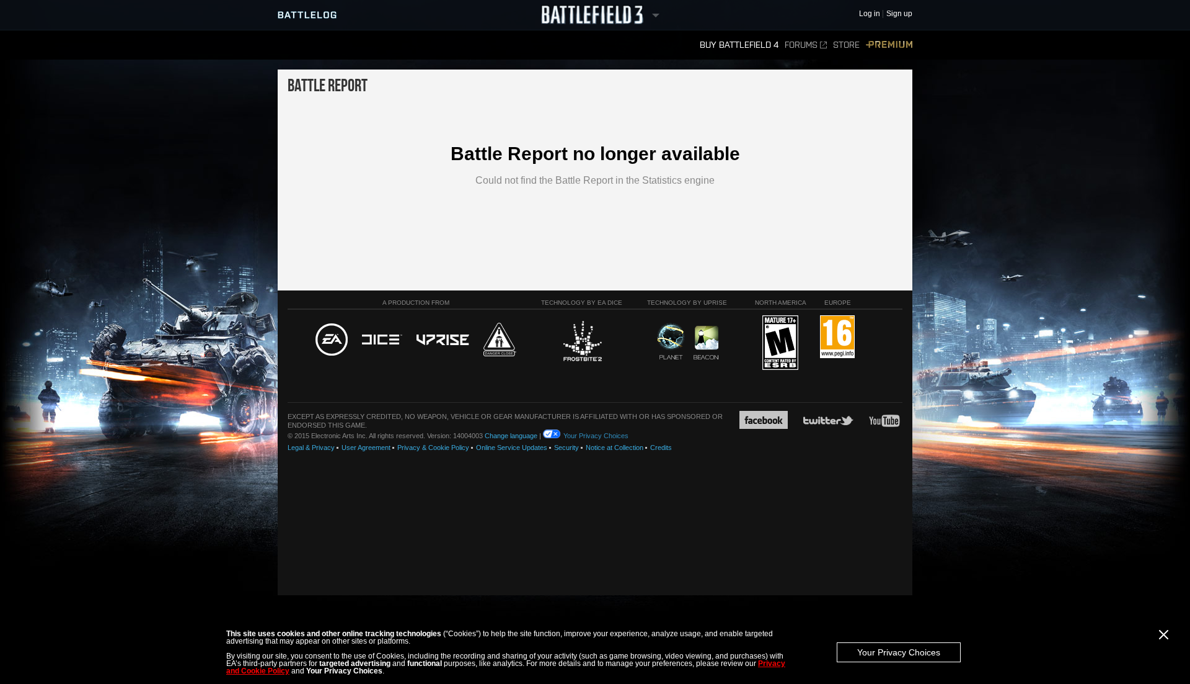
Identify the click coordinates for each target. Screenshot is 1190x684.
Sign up (899, 14)
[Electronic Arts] (331, 340)
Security (566, 447)
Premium (889, 45)
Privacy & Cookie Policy (433, 447)
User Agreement (366, 447)
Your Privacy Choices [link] (595, 435)
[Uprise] (442, 340)
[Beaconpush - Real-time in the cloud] (706, 343)
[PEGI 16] (837, 337)
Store (846, 45)
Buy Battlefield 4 (739, 45)
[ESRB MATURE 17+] (780, 343)
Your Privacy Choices (898, 652)
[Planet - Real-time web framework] (670, 341)
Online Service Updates (511, 447)
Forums (801, 45)
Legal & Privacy (311, 447)
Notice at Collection (614, 447)
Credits (661, 447)
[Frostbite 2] (582, 342)
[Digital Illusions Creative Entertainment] (382, 340)
